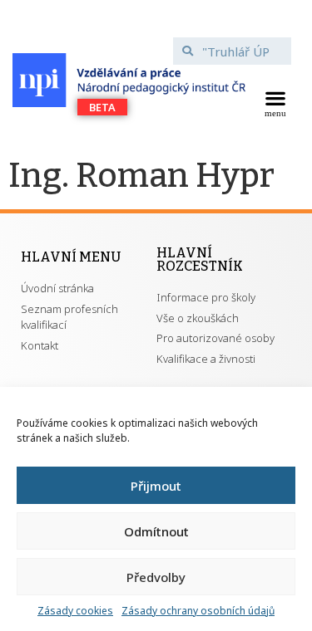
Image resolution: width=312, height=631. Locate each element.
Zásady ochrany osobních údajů (198, 611)
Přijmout (156, 485)
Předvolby (156, 577)
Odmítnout (156, 531)
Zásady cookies (75, 611)
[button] (275, 102)
